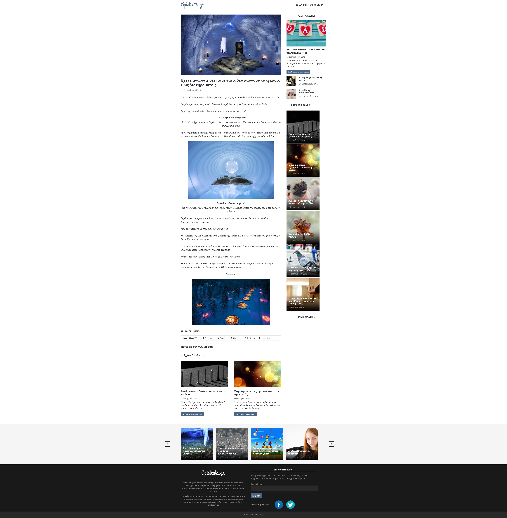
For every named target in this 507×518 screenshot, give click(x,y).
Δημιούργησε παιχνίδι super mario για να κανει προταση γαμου (231, 451)
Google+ (237, 338)
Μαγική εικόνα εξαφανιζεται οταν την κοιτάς (256, 392)
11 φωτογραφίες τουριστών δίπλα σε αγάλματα (299, 451)
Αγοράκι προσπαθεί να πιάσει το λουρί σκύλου (301, 202)
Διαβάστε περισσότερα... (192, 414)
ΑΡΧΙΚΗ (303, 5)
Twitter (223, 338)
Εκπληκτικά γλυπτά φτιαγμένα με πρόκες (203, 392)
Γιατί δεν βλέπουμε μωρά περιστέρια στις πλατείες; (302, 269)
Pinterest (251, 338)
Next (331, 444)
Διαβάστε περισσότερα (194, 457)
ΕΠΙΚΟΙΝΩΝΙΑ (316, 5)
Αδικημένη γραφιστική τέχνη (310, 78)
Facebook (209, 338)
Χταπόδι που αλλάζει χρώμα (299, 235)
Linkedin (266, 338)
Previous (167, 444)
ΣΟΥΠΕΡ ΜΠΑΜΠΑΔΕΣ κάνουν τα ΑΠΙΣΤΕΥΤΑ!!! (306, 51)
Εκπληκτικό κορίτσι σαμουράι (264, 452)
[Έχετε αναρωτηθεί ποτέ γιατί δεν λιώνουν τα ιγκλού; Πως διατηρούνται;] (231, 170)
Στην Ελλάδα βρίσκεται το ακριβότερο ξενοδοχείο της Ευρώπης (302, 301)
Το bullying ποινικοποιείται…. (308, 91)
